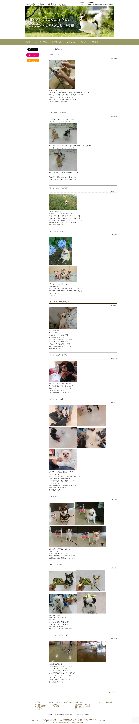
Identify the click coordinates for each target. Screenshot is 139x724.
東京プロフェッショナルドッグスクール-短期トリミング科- (80, 721)
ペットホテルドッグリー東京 (79, 719)
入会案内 (54, 704)
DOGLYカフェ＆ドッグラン (39, 721)
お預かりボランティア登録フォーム (85, 706)
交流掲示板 (109, 702)
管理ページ (109, 704)
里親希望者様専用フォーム (82, 704)
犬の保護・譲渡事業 (40, 706)
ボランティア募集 (54, 702)
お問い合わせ (79, 702)
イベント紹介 (39, 708)
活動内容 (37, 702)
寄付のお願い (56, 706)
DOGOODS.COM (92, 719)
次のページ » (113, 692)
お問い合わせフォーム (81, 708)
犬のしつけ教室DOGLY (50, 719)
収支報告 (37, 709)
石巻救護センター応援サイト (78, 722)
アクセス (100, 702)
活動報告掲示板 (67, 702)
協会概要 (37, 704)
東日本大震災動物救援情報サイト (61, 722)
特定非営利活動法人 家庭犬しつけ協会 (46, 4)
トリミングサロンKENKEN (64, 719)
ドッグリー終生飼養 (101, 721)
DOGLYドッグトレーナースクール (55, 721)
